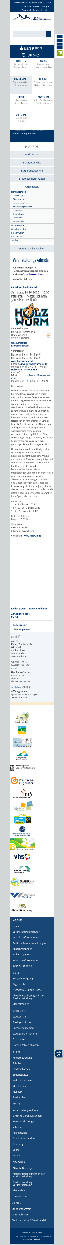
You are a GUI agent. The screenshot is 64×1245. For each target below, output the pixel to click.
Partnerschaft (18, 221)
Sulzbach (15, 240)
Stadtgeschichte (32, 162)
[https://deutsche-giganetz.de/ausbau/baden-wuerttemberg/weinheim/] (32, 780)
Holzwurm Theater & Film (24, 369)
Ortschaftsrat (18, 214)
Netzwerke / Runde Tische (27, 990)
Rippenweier (17, 232)
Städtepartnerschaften (32, 178)
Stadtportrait (32, 154)
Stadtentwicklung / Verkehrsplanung (23, 1183)
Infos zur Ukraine (22, 965)
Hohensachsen (36, 129)
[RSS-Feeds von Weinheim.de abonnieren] (60, 47)
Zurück (34, 287)
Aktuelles (21, 64)
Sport (16, 1149)
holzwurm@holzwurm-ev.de (32, 363)
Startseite (17, 125)
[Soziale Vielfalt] (32, 806)
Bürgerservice (33, 48)
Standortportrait (21, 1209)
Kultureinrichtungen (24, 1121)
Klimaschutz (19, 1190)
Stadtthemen (33, 42)
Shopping (18, 1144)
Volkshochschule (22, 1080)
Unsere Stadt (21, 81)
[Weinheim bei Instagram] (60, 40)
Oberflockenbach (19, 229)
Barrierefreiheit (35, 2)
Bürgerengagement (32, 170)
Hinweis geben (20, 2)
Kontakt (36, 10)
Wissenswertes (19, 199)
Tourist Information (24, 1138)
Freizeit (21, 99)
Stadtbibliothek (21, 1069)
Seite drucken (20, 624)
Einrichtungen (18, 195)
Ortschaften (20, 129)
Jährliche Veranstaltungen (27, 1115)
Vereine (17, 1155)
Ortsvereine (17, 210)
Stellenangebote (22, 954)
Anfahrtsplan (17, 687)
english (46, 10)
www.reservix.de (32, 535)
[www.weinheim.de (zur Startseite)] (32, 19)
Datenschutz (33, 1236)
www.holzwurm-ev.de (22, 360)
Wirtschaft (21, 117)
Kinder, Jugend (18, 608)
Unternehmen (20, 1214)
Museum (17, 1091)
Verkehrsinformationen (26, 937)
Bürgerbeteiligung (23, 978)
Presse (36, 6)
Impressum (21, 1236)
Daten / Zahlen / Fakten (32, 248)
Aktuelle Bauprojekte (24, 1168)
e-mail (14, 668)
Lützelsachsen (18, 225)
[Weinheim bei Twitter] (60, 44)
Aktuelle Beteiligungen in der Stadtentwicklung (29, 997)
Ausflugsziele (20, 1132)
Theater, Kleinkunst (37, 608)
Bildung (43, 81)
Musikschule (19, 1086)
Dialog (43, 64)
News (16, 926)
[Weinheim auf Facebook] (60, 36)
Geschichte (17, 217)
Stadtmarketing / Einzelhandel (29, 1220)
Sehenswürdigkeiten (21, 203)
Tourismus (33, 55)
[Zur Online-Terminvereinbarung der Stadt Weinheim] (60, 53)
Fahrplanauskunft (20, 345)
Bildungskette (20, 1074)
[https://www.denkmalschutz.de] (32, 831)
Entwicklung (43, 99)
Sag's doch (19, 984)
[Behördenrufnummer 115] (32, 793)
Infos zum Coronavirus (25, 960)
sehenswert (19, 1127)
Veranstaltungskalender (22, 206)
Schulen (17, 1063)
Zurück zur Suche (20, 287)
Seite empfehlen (21, 629)
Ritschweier (17, 236)
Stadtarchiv (19, 1097)
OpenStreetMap (19, 342)
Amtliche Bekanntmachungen (29, 943)
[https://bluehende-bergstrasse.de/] (32, 844)
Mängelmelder (21, 1004)
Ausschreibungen (22, 948)
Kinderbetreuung (22, 1057)
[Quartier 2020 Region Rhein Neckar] (32, 882)
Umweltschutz (21, 1196)
